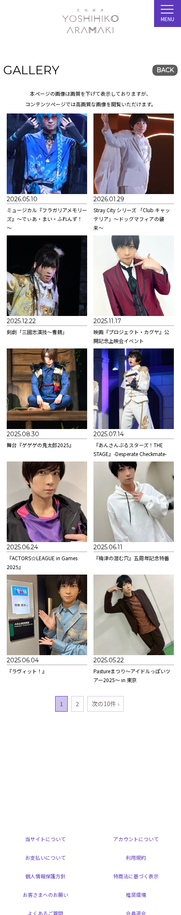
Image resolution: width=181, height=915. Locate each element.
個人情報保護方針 (45, 876)
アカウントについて (136, 838)
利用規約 (136, 857)
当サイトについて (45, 838)
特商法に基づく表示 (136, 876)
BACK (165, 70)
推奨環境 (136, 894)
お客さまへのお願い (45, 894)
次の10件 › (105, 703)
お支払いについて (45, 857)
